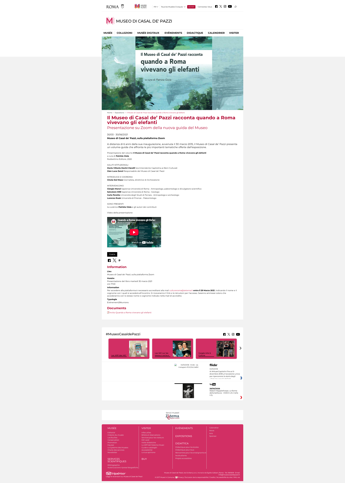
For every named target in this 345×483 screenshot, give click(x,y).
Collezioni (124, 32)
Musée (108, 32)
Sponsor (212, 436)
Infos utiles (146, 432)
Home (109, 113)
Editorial (111, 432)
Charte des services (116, 450)
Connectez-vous (205, 7)
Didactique (195, 32)
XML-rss (237, 477)
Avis (211, 433)
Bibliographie (114, 465)
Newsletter (112, 452)
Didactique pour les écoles (187, 447)
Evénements (173, 32)
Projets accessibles (183, 458)
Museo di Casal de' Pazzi (144, 21)
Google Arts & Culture (205, 354)
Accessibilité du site (224, 477)
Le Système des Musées (118, 447)
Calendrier (216, 32)
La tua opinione (148, 452)
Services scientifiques (117, 460)
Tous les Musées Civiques (172, 7)
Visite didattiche (149, 442)
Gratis (112, 254)
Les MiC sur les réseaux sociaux (162, 354)
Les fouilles (112, 437)
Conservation (113, 440)
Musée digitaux (148, 32)
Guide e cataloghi (149, 447)
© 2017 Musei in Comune (164, 477)
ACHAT (191, 7)
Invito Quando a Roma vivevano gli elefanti (130, 312)
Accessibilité (147, 450)
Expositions (119, 113)
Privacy (181, 477)
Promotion (112, 442)
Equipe (111, 445)
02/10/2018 (225, 374)
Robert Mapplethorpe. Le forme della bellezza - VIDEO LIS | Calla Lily (224, 393)
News (211, 430)
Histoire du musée (116, 435)
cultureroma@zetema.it (181, 290)
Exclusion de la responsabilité (196, 477)
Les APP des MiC (118, 355)
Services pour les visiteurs (153, 437)
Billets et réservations (151, 435)
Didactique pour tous (184, 450)
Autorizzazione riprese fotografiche (123, 467)
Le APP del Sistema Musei (153, 445)
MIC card (145, 440)
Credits (212, 477)
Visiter (234, 32)
